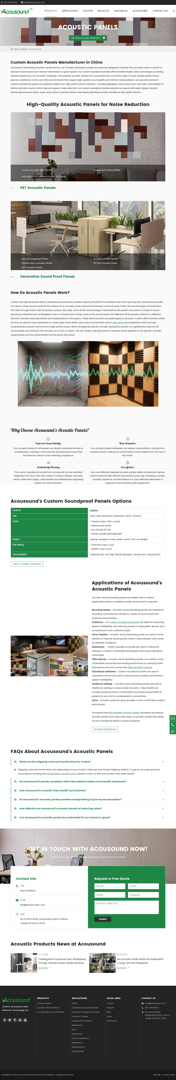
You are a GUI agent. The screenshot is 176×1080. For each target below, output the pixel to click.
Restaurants (77, 1025)
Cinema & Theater (80, 1016)
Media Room (77, 1042)
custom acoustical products (124, 622)
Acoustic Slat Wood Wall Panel (50, 1012)
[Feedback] (173, 731)
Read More (44, 968)
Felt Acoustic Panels (32, 267)
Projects (103, 11)
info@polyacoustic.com (33, 2)
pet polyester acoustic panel (61, 773)
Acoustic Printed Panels (106, 259)
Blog (109, 1012)
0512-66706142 (150, 1007)
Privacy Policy (169, 1074)
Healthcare (77, 1033)
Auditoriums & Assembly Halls (85, 1007)
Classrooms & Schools (81, 1020)
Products (51, 11)
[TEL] (173, 725)
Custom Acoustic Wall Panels (37, 170)
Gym (74, 1029)
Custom (88, 11)
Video (109, 1016)
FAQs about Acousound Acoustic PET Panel (44, 176)
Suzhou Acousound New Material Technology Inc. (34, 1074)
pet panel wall (120, 322)
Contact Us (160, 11)
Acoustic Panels (35, 49)
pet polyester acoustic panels (123, 712)
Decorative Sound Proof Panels (47, 276)
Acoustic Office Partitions (48, 1007)
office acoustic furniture (140, 667)
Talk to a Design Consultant (27, 564)
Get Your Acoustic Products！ (88, 38)
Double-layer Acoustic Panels (37, 263)
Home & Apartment (80, 1038)
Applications (70, 11)
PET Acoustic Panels (38, 188)
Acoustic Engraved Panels (35, 259)
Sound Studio (78, 1051)
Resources (121, 11)
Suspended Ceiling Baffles (107, 170)
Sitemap (157, 1074)
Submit (103, 919)
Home (16, 49)
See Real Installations (105, 729)
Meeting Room (78, 1047)
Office (74, 1003)
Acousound (140, 11)
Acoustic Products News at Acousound (58, 944)
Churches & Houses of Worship (85, 1012)
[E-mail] (173, 718)
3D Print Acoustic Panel (105, 263)
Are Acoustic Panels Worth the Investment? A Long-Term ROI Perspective (140, 961)
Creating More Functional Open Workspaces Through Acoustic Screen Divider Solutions (62, 961)
